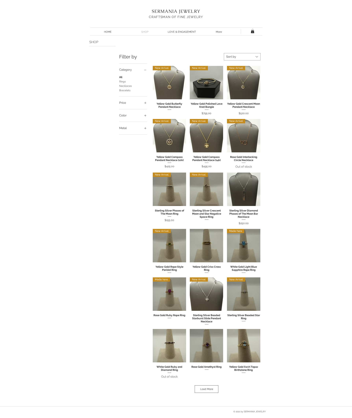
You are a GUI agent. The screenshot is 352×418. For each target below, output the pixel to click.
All (120, 77)
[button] (252, 31)
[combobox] (242, 56)
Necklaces (125, 85)
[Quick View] (243, 189)
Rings (122, 81)
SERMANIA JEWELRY (176, 11)
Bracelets (125, 90)
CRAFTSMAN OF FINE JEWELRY (176, 17)
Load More (206, 389)
